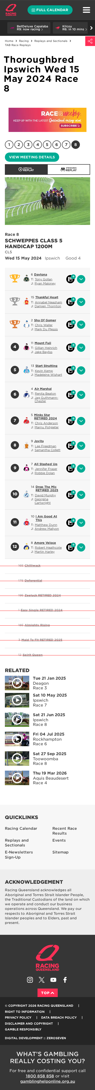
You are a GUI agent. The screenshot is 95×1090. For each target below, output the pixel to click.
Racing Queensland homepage (47, 957)
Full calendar (52, 10)
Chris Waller (44, 325)
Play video (17, 683)
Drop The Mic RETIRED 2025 (47, 488)
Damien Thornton (48, 306)
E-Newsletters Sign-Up (19, 855)
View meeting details (32, 157)
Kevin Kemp (44, 371)
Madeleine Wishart (48, 374)
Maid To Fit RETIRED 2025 (41, 640)
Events (59, 840)
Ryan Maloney (45, 283)
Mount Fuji (43, 343)
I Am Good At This (46, 518)
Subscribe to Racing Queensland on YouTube (53, 980)
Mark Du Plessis (46, 329)
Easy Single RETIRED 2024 (42, 610)
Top (45, 993)
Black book (70, 279)
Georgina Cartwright (43, 500)
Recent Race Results (64, 831)
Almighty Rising (37, 625)
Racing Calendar (21, 828)
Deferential (33, 580)
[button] (28, 28)
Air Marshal (43, 389)
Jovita (39, 441)
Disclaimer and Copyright (29, 1023)
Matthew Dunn (46, 525)
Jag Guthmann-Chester (46, 399)
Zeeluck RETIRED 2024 (43, 595)
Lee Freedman (45, 446)
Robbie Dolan (45, 473)
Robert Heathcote (48, 547)
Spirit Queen (33, 655)
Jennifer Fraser (46, 469)
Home (11, 10)
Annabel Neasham (48, 302)
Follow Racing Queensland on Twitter (42, 980)
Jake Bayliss (43, 352)
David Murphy (45, 495)
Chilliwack (32, 565)
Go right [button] (91, 27)
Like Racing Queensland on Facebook (65, 980)
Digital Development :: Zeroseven (35, 1038)
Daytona (40, 274)
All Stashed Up (45, 464)
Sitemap (60, 852)
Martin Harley (45, 551)
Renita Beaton (45, 393)
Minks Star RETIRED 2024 (45, 416)
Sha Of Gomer (45, 320)
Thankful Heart (46, 297)
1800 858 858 (40, 1076)
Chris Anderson (46, 423)
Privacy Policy (18, 1017)
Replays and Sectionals (17, 843)
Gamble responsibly (23, 1029)
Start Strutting (46, 366)
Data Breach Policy (59, 1017)
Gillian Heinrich (46, 348)
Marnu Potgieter (47, 427)
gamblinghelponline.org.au (47, 1081)
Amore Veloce (45, 543)
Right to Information (25, 1011)
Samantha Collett (47, 450)
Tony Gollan (43, 279)
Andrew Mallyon (47, 528)
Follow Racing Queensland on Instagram (30, 980)
